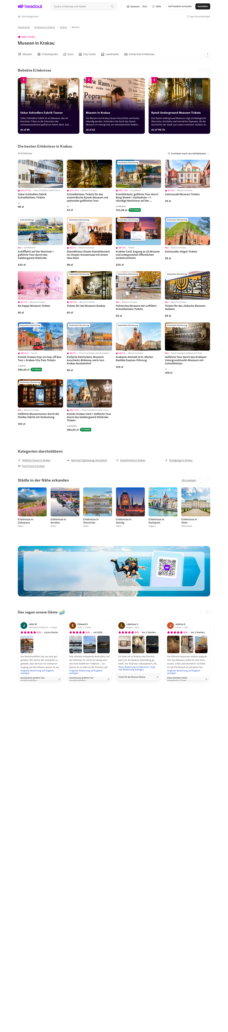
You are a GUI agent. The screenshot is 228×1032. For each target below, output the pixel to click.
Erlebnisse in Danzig (123, 521)
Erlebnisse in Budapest (156, 521)
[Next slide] (207, 54)
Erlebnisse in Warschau (91, 521)
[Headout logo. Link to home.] (30, 6)
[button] (28, 16)
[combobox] (83, 6)
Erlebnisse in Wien (189, 521)
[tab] (25, 54)
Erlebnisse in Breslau (58, 521)
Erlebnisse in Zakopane (25, 521)
